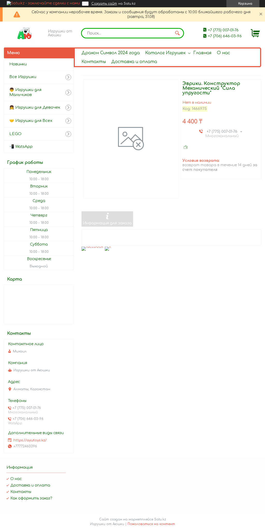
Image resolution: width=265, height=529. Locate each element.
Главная (202, 53)
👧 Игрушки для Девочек (34, 107)
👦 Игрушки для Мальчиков (25, 92)
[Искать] (177, 33)
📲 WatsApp (21, 146)
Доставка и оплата (134, 61)
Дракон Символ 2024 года (111, 53)
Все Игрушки (22, 77)
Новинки (18, 64)
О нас (223, 53)
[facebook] (93, 246)
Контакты (94, 61)
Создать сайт (104, 3)
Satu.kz (160, 519)
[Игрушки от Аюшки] (24, 33)
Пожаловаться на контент (151, 524)
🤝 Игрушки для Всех (30, 121)
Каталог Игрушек (165, 53)
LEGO (15, 134)
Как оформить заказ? (31, 498)
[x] (108, 246)
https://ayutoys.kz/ (30, 440)
